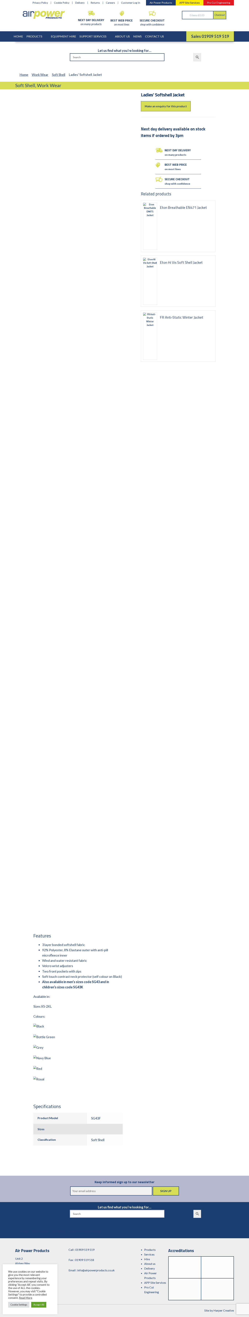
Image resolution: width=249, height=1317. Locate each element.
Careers (110, 2)
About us (149, 1263)
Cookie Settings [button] (18, 1304)
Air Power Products (161, 2)
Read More (25, 1297)
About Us (122, 36)
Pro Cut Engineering (218, 2)
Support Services (92, 36)
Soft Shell (58, 75)
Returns (95, 2)
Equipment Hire (63, 36)
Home (18, 36)
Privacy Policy (40, 2)
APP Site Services (189, 2)
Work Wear (40, 75)
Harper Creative (223, 1310)
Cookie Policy (61, 2)
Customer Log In (130, 2)
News (137, 36)
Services (149, 1254)
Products (34, 36)
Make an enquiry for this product (166, 106)
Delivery (80, 2)
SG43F (96, 1118)
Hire (147, 1259)
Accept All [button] (38, 1304)
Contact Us (154, 36)
